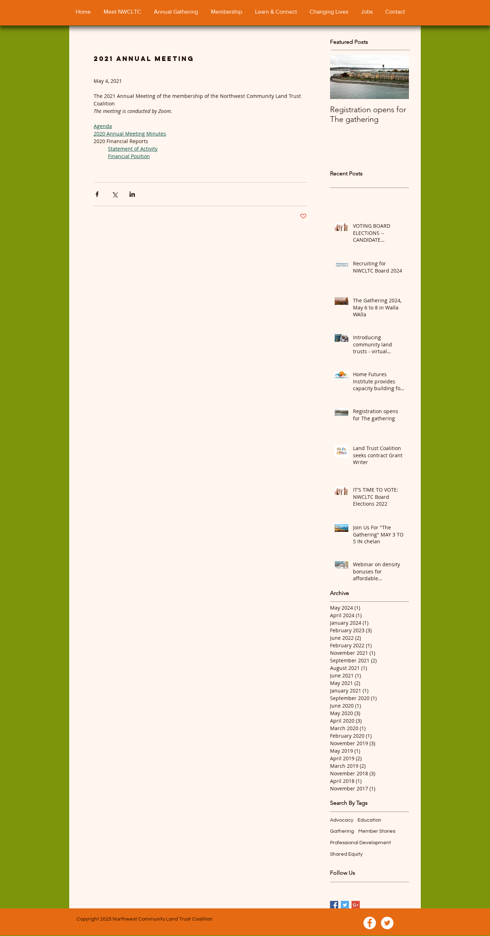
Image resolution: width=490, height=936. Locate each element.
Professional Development (360, 842)
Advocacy (341, 820)
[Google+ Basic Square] (356, 905)
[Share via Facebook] (97, 194)
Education (369, 820)
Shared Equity (346, 854)
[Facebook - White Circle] (369, 923)
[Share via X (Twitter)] (114, 194)
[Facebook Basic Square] (334, 905)
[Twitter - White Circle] (387, 923)
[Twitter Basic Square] (345, 905)
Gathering (342, 831)
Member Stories (376, 831)
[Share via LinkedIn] (132, 194)
